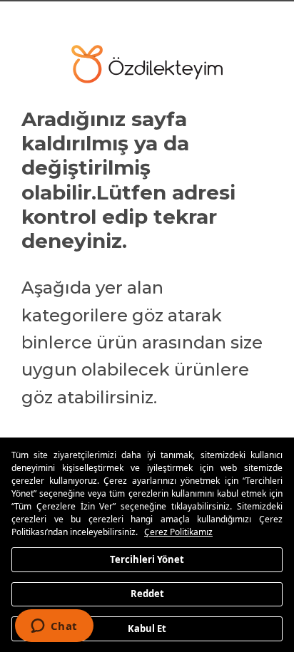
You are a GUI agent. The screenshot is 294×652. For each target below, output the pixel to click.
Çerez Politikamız (178, 532)
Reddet (147, 593)
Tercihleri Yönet (147, 558)
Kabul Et (147, 627)
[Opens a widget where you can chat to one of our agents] (53, 627)
